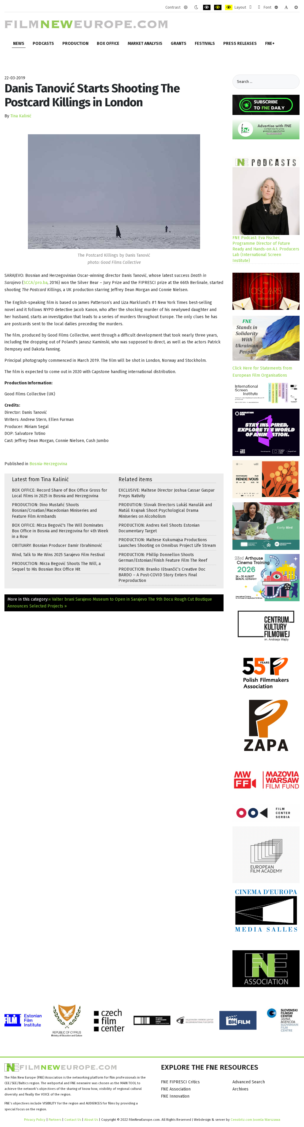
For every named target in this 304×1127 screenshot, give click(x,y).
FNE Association (176, 1089)
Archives (240, 1089)
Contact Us (73, 1119)
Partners (55, 1119)
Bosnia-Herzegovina (48, 463)
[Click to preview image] (114, 191)
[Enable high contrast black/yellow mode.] (218, 7)
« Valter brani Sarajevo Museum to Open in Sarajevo (97, 599)
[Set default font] (286, 7)
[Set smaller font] (276, 7)
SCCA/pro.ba (35, 282)
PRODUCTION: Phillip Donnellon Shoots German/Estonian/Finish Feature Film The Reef (162, 557)
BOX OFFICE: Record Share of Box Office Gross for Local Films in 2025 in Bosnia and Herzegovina (59, 493)
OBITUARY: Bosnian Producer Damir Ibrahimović (57, 545)
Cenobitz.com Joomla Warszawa (255, 1119)
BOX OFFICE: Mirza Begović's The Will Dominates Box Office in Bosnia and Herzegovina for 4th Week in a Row (60, 531)
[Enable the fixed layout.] (250, 7)
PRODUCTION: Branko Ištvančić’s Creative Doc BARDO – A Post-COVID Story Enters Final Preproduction (161, 575)
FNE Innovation (175, 1096)
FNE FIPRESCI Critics (180, 1082)
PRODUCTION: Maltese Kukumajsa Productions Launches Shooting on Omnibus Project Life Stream (167, 542)
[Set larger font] (296, 7)
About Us (91, 1119)
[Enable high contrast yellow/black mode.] (229, 7)
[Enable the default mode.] (185, 7)
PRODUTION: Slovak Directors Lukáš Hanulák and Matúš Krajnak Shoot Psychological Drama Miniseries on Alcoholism (165, 510)
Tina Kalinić (20, 116)
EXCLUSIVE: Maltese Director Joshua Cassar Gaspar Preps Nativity (166, 493)
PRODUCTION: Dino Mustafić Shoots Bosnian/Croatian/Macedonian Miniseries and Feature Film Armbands (54, 510)
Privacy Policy (34, 1119)
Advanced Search (248, 1082)
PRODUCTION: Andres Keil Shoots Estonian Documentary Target (159, 528)
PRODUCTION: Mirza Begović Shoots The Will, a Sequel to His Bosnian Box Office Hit (56, 566)
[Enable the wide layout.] (259, 7)
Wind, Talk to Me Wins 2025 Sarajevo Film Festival (58, 554)
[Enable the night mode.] (196, 7)
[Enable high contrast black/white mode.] (207, 7)
